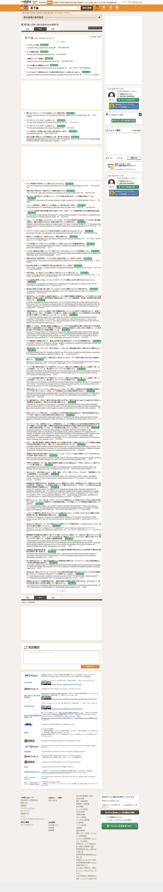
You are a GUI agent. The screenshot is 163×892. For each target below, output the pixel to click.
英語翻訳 (80, 2)
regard (40, 193)
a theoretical (60, 267)
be (77, 437)
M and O (40, 322)
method (38, 343)
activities (56, 335)
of (33, 115)
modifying (48, 576)
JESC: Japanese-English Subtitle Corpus (53, 693)
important (56, 476)
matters (31, 429)
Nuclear (42, 216)
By (27, 371)
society (37, 133)
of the (35, 54)
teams (35, 122)
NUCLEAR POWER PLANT (36, 247)
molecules (92, 291)
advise (79, 333)
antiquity (46, 528)
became (29, 469)
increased (86, 517)
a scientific (30, 47)
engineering (46, 306)
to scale (42, 508)
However (30, 224)
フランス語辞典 (81, 817)
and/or (65, 576)
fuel (44, 478)
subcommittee (75, 335)
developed (47, 207)
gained (54, 496)
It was (29, 284)
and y (90, 319)
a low (62, 371)
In (27, 506)
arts (55, 433)
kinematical (35, 352)
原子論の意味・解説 (48, 13)
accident (44, 446)
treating (31, 371)
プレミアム (103, 9)
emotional (60, 68)
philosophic (50, 508)
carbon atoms (67, 372)
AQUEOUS (79, 253)
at (60, 291)
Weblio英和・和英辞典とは (29, 800)
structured (86, 335)
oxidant (80, 555)
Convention (83, 215)
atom (50, 54)
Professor (66, 506)
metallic (53, 553)
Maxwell (73, 506)
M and (81, 319)
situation (29, 433)
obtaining (69, 343)
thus (68, 226)
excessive (85, 553)
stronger (47, 459)
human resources (91, 302)
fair (50, 238)
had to (61, 275)
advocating (77, 467)
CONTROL (30, 255)
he (95, 467)
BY (61, 245)
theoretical (43, 374)
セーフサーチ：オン (95, 28)
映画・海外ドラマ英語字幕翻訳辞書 (32, 696)
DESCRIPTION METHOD (35, 139)
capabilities (72, 306)
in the (96, 306)
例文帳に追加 (44, 45)
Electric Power (59, 446)
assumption (38, 406)
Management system (34, 393)
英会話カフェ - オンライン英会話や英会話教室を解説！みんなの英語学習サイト (86, 862)
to (76, 333)
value (86, 406)
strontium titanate (66, 540)
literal (38, 74)
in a (93, 566)
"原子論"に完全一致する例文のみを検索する (41, 24)
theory (36, 47)
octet (50, 61)
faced (57, 585)
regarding (38, 476)
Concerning (73, 435)
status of (41, 431)
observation (72, 395)
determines (51, 404)
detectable (34, 578)
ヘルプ (23, 816)
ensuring (82, 302)
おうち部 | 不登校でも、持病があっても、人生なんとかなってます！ (86, 870)
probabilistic (50, 435)
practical (65, 306)
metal (37, 319)
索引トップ (25, 602)
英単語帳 (67, 2)
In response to (32, 585)
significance (92, 495)
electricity (59, 450)
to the (72, 384)
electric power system (65, 478)
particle (66, 317)
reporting (37, 489)
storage (34, 519)
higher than (38, 546)
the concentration (66, 408)
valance (78, 517)
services (42, 224)
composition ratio (88, 371)
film (86, 542)
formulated (54, 260)
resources (35, 478)
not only (58, 565)
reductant (65, 553)
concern (93, 446)
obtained (68, 519)
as (91, 352)
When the (30, 457)
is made (87, 372)
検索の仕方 (24, 803)
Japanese (41, 469)
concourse (66, 193)
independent (34, 417)
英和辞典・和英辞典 (35, 13)
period (43, 489)
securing (96, 333)
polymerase (58, 576)
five (34, 238)
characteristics (47, 566)
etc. (44, 491)
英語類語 (55, 2)
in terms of (74, 302)
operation (35, 439)
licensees (94, 437)
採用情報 (51, 830)
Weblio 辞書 (25, 13)
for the (44, 393)
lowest (31, 291)
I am (28, 267)
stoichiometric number (68, 320)
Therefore (30, 517)
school (76, 304)
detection (69, 578)
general (54, 238)
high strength (66, 565)
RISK (28, 245)
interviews (84, 393)
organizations (59, 395)
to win (48, 469)
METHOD (56, 245)
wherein (52, 319)
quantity (92, 553)
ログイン (111, 9)
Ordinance (53, 489)
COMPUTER (66, 245)
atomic (70, 74)
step (28, 509)
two (31, 122)
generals (68, 337)
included (70, 393)
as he (49, 506)
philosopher (35, 207)
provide (31, 343)
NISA (51, 332)
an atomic (30, 61)
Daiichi (78, 446)
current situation (46, 587)
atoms (56, 275)
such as (89, 333)
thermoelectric (33, 540)
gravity (38, 530)
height (64, 448)
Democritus (30, 233)
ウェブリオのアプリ (27, 825)
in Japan (63, 200)
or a (56, 74)
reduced (38, 557)
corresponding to (95, 406)
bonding (92, 457)
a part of (79, 317)
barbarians (63, 284)
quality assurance (84, 491)
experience (30, 530)
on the (46, 122)
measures (68, 587)
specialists (54, 306)
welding (38, 565)
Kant (80, 508)
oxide (42, 319)
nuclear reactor (52, 555)
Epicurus (30, 361)
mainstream (60, 233)
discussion (30, 337)
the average (31, 408)
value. (49, 374)
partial (77, 417)
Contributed (31, 467)
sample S (54, 408)
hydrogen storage (36, 317)
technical (60, 433)
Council (29, 332)
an (27, 133)
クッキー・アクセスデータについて (32, 819)
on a (40, 439)
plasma (76, 371)
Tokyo (51, 446)
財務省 (26, 732)
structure (40, 54)
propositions (40, 238)
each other (33, 459)
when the (56, 320)
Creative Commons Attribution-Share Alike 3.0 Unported (66, 771)
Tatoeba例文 (28, 682)
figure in (89, 361)
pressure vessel (85, 566)
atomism (38, 233)
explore (95, 335)
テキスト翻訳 (114, 130)
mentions (73, 429)
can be (62, 519)
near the (45, 519)
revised (96, 491)
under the (30, 406)
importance (37, 302)
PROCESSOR (49, 255)
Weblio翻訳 (137, 130)
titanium (89, 544)
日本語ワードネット (47, 675)
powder (45, 317)
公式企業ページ (53, 825)
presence (50, 352)
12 (88, 542)
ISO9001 (58, 495)
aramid (49, 371)
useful (64, 566)
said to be (37, 361)
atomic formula (49, 74)
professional (69, 304)
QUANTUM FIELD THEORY (50, 141)
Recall (29, 74)
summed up (73, 476)
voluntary (46, 439)
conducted (82, 437)
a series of (77, 393)
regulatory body (52, 393)
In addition (30, 446)
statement (60, 238)
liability (66, 215)
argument (33, 68)
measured (37, 457)
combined (52, 115)
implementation (32, 431)
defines (52, 491)
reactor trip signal (86, 417)
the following (46, 476)
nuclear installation (74, 431)
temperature (38, 291)
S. (95, 408)
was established (69, 333)
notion (58, 528)
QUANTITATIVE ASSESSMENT (41, 245)
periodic (47, 429)
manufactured (36, 506)
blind (74, 193)
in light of (71, 585)
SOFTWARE (31, 253)
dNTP (70, 576)
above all (80, 267)
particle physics (65, 467)
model (68, 115)
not (32, 284)
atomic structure (40, 115)
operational (44, 335)
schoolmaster (59, 361)
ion (53, 517)
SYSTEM (91, 139)
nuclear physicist (50, 267)
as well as (70, 200)
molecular (73, 528)
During (29, 275)
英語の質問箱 (80, 830)
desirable (58, 437)
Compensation (32, 216)
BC (79, 207)
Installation (30, 491)
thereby (85, 382)
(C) (73, 372)
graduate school (55, 304)
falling (56, 530)
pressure (39, 450)
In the (28, 352)
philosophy (78, 238)
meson (86, 467)
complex (75, 224)
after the (38, 446)
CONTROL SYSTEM (48, 253)
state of (48, 433)
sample (91, 408)
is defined (47, 322)
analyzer (42, 404)
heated (46, 185)
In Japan (30, 302)
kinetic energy (74, 291)
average (67, 406)
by (34, 345)
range (33, 374)
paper (55, 371)
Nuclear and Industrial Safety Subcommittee (72, 332)
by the (53, 233)
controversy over (80, 448)
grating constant (47, 457)
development (44, 467)
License (79, 675)
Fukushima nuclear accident (88, 585)
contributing (58, 517)
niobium (29, 546)
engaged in (38, 185)
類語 (53, 29)
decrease (33, 354)
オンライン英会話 (88, 2)
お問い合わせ (52, 800)
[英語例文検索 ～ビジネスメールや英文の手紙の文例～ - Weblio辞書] (26, 1)
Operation (38, 491)
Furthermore (31, 404)
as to (59, 185)
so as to (72, 493)
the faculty (45, 304)
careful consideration (77, 226)
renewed (60, 496)
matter (69, 207)
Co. (65, 446)
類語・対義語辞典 (82, 801)
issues (84, 333)
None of (29, 528)
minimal (29, 293)
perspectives (58, 337)
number (41, 384)
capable (61, 343)
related (43, 332)
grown (51, 448)
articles (43, 506)
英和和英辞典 (43, 2)
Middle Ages (38, 275)
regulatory (62, 491)
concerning (89, 489)
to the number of (56, 372)
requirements (70, 491)
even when (75, 519)
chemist (34, 260)
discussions (96, 393)
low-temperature (63, 382)
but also (74, 565)
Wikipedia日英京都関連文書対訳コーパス (32, 716)
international (43, 215)
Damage (48, 216)
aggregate (56, 317)
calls (53, 506)
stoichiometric (86, 343)
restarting (89, 448)
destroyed (74, 284)
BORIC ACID (87, 253)
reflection (38, 433)
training (37, 306)
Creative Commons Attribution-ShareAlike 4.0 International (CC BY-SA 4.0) (74, 699)
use (98, 224)
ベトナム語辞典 (81, 825)
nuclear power (76, 185)
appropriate (60, 587)
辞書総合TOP (25, 813)
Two (28, 417)
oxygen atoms (39, 320)
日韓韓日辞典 (80, 814)
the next (76, 361)
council (37, 332)
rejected (48, 233)
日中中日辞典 (80, 812)
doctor (39, 267)
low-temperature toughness (91, 565)
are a (46, 238)
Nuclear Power (73, 489)
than (61, 457)
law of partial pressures (83, 260)
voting (50, 417)
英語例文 (49, 2)
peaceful (93, 224)
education (52, 302)
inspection (84, 395)
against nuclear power (45, 68)
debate (81, 224)
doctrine (49, 275)
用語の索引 (32, 602)
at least (73, 317)
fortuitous (59, 193)
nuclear (57, 122)
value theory (38, 61)
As (27, 429)
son (45, 361)
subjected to (53, 382)
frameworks (52, 215)
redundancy (43, 417)
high (99, 343)
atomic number (76, 406)
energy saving (83, 476)
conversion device (44, 540)
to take (88, 508)
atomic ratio (86, 519)
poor (52, 361)
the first (35, 469)
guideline (66, 429)
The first (29, 238)
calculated (93, 404)
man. (90, 267)
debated (40, 122)
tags (94, 576)
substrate (76, 540)
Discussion (32, 215)
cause (68, 224)
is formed (97, 542)
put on (51, 450)
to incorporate (49, 495)
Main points (31, 476)
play (66, 528)
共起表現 (61, 2)
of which (94, 317)
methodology (34, 576)
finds (78, 506)
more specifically (40, 337)
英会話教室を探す (112, 2)
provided (67, 417)
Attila (51, 284)
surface (81, 372)
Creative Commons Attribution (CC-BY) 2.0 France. (66, 709)
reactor (29, 439)
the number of (63, 319)
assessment (72, 437)
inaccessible (72, 508)
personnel (36, 395)
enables (33, 508)
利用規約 (23, 805)
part (58, 553)
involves (42, 576)
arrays (58, 417)
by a (63, 578)
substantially (31, 557)
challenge (51, 585)
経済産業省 (27, 751)
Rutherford (60, 115)
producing (47, 343)
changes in (68, 517)
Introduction (31, 200)
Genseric (43, 284)
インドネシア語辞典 (82, 820)
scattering (49, 354)
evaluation (82, 429)
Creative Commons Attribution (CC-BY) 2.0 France (66, 684)
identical (29, 419)
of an (66, 74)
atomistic (32, 133)
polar (79, 528)
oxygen (29, 519)
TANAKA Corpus (29, 706)
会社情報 (51, 828)
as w (52, 322)
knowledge (68, 433)
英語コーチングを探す (100, 2)
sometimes (78, 352)
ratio (28, 384)
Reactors (82, 489)
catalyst (64, 459)
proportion (40, 517)
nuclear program (54, 200)
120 (94, 372)
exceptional (44, 585)
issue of (51, 122)
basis (85, 506)
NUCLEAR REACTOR (67, 253)
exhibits (52, 565)
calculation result (63, 404)
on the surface (64, 384)
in (27, 345)
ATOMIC (67, 139)
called (41, 47)
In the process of (73, 495)
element (77, 404)
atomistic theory (58, 207)
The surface (31, 382)
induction (94, 506)
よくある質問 (127, 805)
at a (89, 395)
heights (56, 508)
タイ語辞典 (79, 822)
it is (53, 437)
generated (30, 555)
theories (91, 306)
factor (70, 352)
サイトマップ (25, 811)
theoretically (47, 291)
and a (70, 542)
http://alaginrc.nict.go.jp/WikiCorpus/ (86, 718)
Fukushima (72, 446)
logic (54, 417)
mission (64, 393)
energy (35, 224)
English (29, 260)
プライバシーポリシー (28, 808)
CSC (54, 216)
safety (67, 185)
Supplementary (94, 215)
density (30, 345)
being (46, 450)
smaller (57, 457)
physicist (44, 260)
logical (96, 508)
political (71, 448)
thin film (55, 343)
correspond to (81, 493)
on (88, 215)
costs (65, 450)
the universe (47, 193)
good (79, 565)
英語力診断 (74, 2)
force (83, 528)
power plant (85, 446)
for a (78, 566)
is (86, 226)
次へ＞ (64, 42)
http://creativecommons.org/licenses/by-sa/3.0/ (56, 718)
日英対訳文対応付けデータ (32, 772)
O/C (96, 371)
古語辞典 (79, 828)
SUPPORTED (76, 245)
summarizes (40, 200)
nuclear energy (51, 478)
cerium (48, 517)
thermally (78, 459)
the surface (86, 317)
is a (83, 406)
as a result (55, 459)
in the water (38, 555)
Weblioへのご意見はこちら (110, 801)
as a (53, 193)
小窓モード (97, 9)
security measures (46, 226)
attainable (55, 291)
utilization (85, 200)
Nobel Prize (57, 469)
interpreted (86, 352)
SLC (36, 255)
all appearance (68, 275)
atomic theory (48, 47)
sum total (81, 544)
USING (38, 253)
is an (54, 68)
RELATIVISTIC (34, 141)
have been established (87, 304)
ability (40, 519)
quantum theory (81, 115)
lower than (41, 542)
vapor (48, 345)
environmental (92, 478)
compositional (96, 382)
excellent (78, 343)
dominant (82, 361)
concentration (85, 404)
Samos (68, 361)
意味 (27, 29)
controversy (53, 185)
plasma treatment (76, 382)
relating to (48, 224)
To (27, 343)
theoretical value (54, 406)
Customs (65, 585)
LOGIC (87, 245)
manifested (47, 530)
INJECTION (96, 253)
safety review (54, 429)
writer (33, 267)
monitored (58, 578)
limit (57, 519)
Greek (29, 207)
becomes (41, 459)
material (73, 566)
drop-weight (38, 566)
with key (29, 395)
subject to (37, 429)
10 (81, 540)
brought (36, 385)
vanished (77, 275)
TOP (83, 245)
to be (74, 587)
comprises (30, 319)
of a (61, 317)
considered (63, 508)
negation (61, 74)
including (73, 215)
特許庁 (26, 767)
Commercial (63, 489)
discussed (34, 587)
